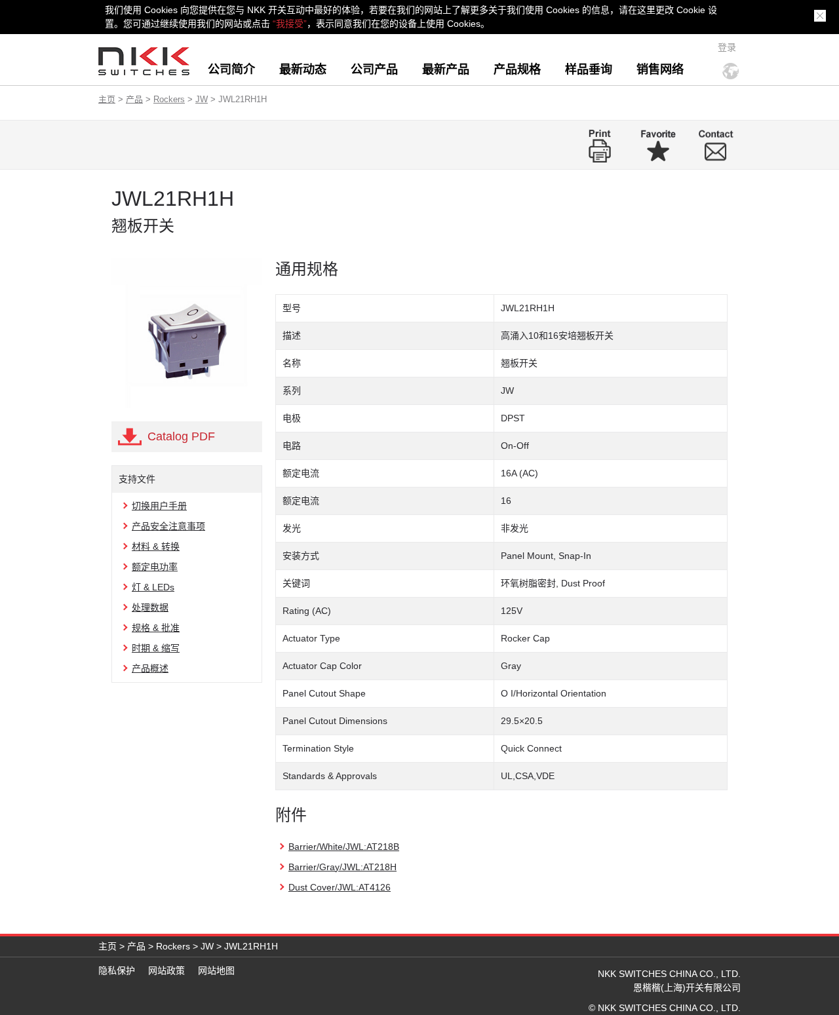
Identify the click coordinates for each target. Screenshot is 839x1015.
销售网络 (660, 69)
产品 (134, 99)
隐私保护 (116, 970)
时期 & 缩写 (156, 648)
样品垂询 (588, 69)
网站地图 (216, 970)
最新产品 (445, 69)
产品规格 (517, 69)
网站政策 (166, 970)
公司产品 (374, 69)
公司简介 (231, 69)
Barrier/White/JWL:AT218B (343, 846)
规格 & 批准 (156, 627)
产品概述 (150, 668)
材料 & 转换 (156, 546)
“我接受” (290, 23)
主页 (106, 99)
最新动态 (302, 69)
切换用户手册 (159, 506)
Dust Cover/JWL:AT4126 (339, 887)
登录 (727, 47)
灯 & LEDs (153, 587)
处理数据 (150, 607)
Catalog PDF (181, 436)
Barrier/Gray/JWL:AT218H (342, 867)
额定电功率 (155, 567)
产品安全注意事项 (168, 526)
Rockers (169, 99)
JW (201, 99)
